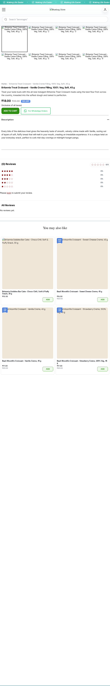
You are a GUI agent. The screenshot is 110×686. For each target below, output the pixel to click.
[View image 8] (95, 66)
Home (4, 84)
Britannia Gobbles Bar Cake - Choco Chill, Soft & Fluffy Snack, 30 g (25, 292)
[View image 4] (95, 39)
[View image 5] (14, 66)
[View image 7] (68, 66)
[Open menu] (3, 9)
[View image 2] (42, 39)
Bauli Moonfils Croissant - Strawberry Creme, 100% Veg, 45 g (82, 362)
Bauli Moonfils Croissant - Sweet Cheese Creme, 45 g (79, 291)
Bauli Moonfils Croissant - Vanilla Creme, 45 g (21, 361)
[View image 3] (68, 39)
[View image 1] (14, 39)
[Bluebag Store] (54, 9)
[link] (36, 110)
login (9, 193)
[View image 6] (42, 66)
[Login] (105, 9)
